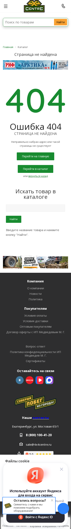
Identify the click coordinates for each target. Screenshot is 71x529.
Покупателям (35, 308)
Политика (35, 299)
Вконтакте (20, 380)
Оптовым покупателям (35, 326)
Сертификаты (35, 361)
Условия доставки (35, 321)
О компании (35, 288)
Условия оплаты (35, 315)
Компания (35, 281)
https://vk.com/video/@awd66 (39, 380)
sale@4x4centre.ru (38, 444)
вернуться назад (38, 176)
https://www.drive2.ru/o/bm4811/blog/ (30, 380)
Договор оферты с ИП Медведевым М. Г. (35, 332)
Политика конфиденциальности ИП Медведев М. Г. (35, 353)
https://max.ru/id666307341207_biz (49, 380)
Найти (60, 22)
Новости (35, 294)
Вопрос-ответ (35, 346)
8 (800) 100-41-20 (39, 435)
